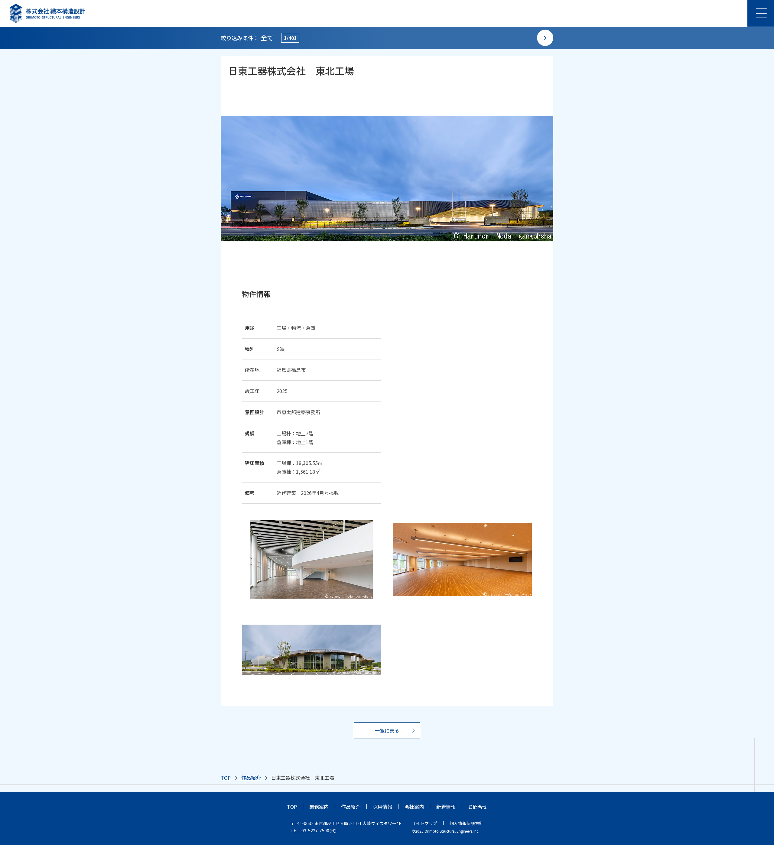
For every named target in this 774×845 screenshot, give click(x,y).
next (545, 38)
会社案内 (414, 806)
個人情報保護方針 (466, 823)
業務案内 (319, 806)
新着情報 (446, 806)
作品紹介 (251, 777)
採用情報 (382, 806)
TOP (226, 777)
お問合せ (477, 806)
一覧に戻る (387, 730)
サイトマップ (424, 823)
